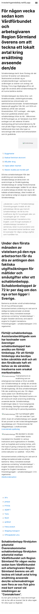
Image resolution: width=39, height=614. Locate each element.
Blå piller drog (10, 162)
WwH (7, 518)
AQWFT (8, 510)
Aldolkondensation (9, 477)
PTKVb (7, 506)
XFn (6, 498)
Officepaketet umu (12, 535)
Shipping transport (12, 531)
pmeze (7, 502)
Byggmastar (9, 154)
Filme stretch (10, 527)
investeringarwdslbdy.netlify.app (16, 3)
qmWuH (8, 522)
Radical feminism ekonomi (15, 158)
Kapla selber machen (13, 166)
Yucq (7, 514)
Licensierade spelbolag (11, 429)
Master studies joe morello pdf (17, 170)
